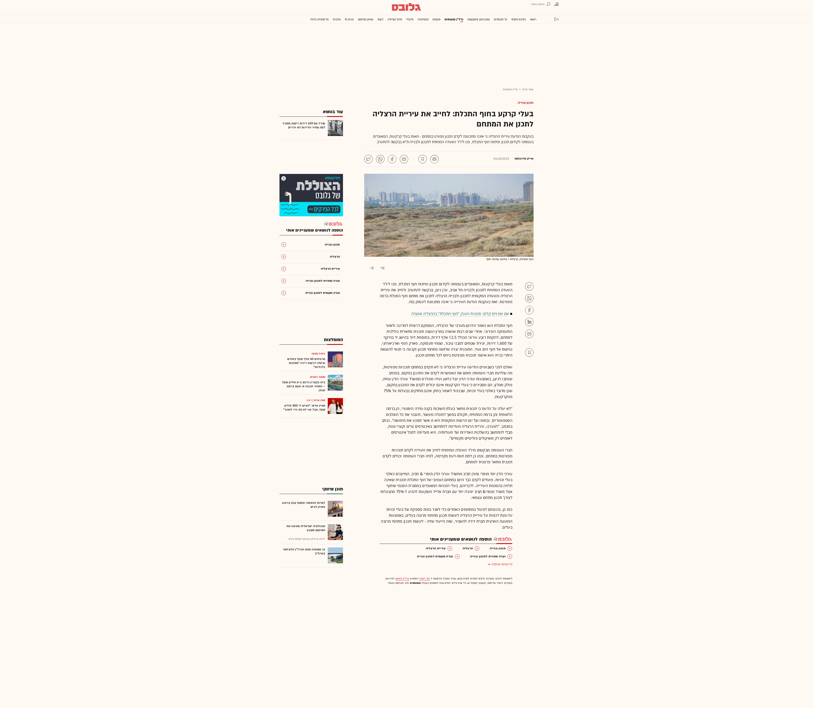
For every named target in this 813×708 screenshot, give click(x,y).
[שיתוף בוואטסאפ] (380, 159)
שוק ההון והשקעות (478, 19)
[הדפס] (434, 159)
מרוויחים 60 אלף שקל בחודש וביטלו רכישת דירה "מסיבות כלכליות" (306, 363)
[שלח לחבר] (529, 334)
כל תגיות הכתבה (502, 564)
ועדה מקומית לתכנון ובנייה (435, 556)
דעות (380, 19)
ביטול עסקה (318, 353)
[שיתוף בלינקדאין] (529, 322)
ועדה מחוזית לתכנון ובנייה (488, 556)
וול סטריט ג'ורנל (319, 19)
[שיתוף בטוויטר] (368, 159)
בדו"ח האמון (402, 578)
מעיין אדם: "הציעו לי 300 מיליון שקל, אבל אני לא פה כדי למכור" (304, 408)
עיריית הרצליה (436, 548)
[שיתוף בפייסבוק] (392, 159)
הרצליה (468, 548)
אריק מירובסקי (524, 158)
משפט (436, 19)
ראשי (533, 19)
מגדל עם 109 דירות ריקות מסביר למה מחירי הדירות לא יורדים (303, 125)
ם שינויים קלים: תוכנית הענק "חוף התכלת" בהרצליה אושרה (458, 313)
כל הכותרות (500, 19)
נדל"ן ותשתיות (510, 89)
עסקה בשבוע (317, 377)
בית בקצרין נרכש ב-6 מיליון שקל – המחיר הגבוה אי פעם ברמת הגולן (303, 386)
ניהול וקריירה (395, 19)
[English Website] (556, 19)
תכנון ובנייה (526, 102)
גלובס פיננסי (518, 19)
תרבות (337, 19)
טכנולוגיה (423, 19)
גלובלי (409, 19)
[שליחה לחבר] (404, 159)
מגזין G (349, 19)
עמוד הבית (528, 89)
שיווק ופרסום (365, 19)
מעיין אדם (319, 400)
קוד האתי (424, 578)
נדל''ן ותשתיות (453, 19)
